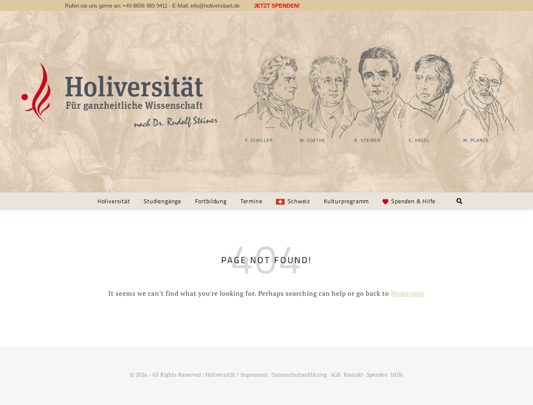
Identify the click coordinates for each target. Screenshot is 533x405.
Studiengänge (162, 201)
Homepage (408, 293)
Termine (251, 201)
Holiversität (114, 201)
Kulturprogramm (346, 201)
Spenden (377, 374)
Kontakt (353, 374)
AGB (335, 374)
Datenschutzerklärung (299, 374)
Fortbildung (211, 201)
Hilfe (397, 374)
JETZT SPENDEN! (276, 6)
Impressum (254, 374)
